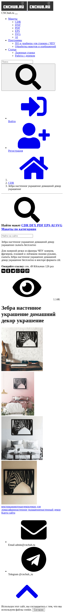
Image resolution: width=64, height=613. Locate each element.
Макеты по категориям (18, 229)
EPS (47, 225)
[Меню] (16, 13)
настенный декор (51, 509)
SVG (58, 225)
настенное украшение (28, 509)
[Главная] (33, 179)
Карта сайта (8, 512)
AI (53, 225)
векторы (6, 506)
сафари (11, 509)
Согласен (39, 610)
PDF (40, 225)
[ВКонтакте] (3, 271)
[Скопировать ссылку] (27, 271)
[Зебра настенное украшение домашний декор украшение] (22, 370)
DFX (33, 225)
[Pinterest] (22, 271)
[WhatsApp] (18, 271)
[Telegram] (13, 271)
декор (26, 506)
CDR (25, 225)
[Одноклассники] (8, 271)
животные (17, 506)
